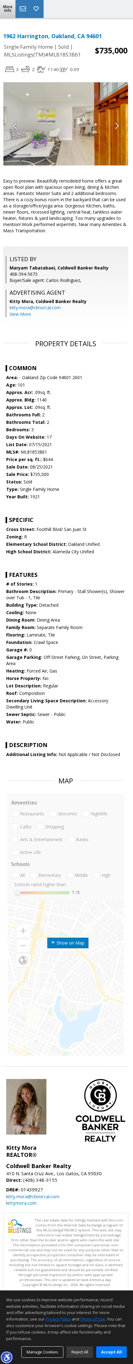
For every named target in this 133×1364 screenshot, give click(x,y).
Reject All (79, 1352)
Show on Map (69, 943)
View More (20, 314)
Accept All (111, 1352)
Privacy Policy (58, 1319)
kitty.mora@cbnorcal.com (35, 307)
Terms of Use (92, 1319)
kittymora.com (21, 1203)
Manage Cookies (42, 1352)
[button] (6, 1357)
